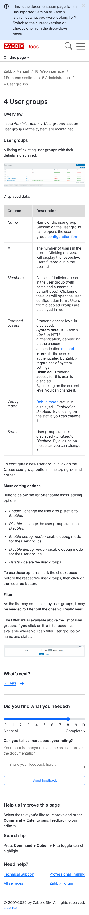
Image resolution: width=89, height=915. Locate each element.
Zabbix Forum (61, 883)
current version (48, 23)
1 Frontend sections (20, 77)
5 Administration (56, 77)
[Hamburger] (80, 46)
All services (13, 883)
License (10, 907)
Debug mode (47, 402)
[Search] (68, 46)
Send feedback (44, 780)
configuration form (63, 236)
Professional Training (67, 874)
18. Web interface (49, 71)
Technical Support (19, 874)
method (67, 348)
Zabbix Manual (16, 71)
